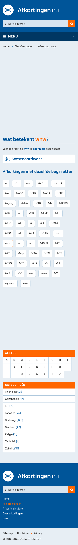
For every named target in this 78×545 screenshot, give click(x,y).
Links (6, 518)
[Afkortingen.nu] (31, 10)
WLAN (45, 233)
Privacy (38, 533)
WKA (31, 233)
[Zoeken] (71, 23)
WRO (7, 253)
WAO (38, 203)
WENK (44, 213)
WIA (42, 223)
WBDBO (63, 203)
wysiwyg (10, 283)
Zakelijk (12, 448)
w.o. (28, 183)
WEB (31, 213)
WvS (7, 273)
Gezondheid (14, 399)
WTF (59, 253)
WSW (34, 253)
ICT (9, 406)
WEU (57, 213)
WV (46, 263)
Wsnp (21, 253)
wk (20, 233)
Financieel (13, 391)
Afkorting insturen (13, 508)
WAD (33, 193)
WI (31, 223)
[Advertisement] (39, 91)
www (44, 273)
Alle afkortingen (12, 503)
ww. (31, 273)
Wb (50, 203)
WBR (7, 213)
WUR (34, 263)
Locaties (13, 413)
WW (20, 273)
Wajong (9, 203)
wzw (25, 283)
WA (7, 193)
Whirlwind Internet (30, 539)
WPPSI (44, 243)
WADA (46, 193)
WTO (21, 263)
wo (19, 243)
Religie (11, 434)
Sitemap (8, 533)
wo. (31, 243)
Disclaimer (23, 533)
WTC (47, 253)
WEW (8, 223)
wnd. (58, 233)
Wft (20, 223)
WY (56, 273)
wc (19, 213)
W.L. (17, 183)
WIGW (55, 223)
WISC (8, 233)
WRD (57, 243)
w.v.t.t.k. (58, 183)
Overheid (13, 427)
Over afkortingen (13, 513)
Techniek (12, 441)
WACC (19, 193)
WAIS (60, 193)
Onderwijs (14, 420)
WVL (58, 263)
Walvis (24, 203)
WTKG (8, 263)
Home (6, 498)
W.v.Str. (42, 183)
